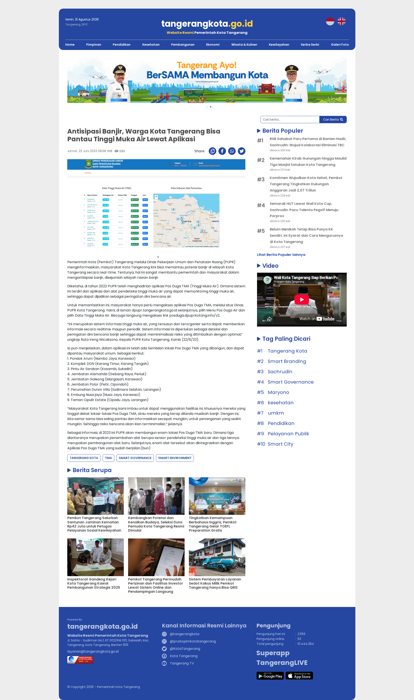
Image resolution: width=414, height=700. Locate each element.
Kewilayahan (279, 44)
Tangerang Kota (84, 458)
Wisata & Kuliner (244, 44)
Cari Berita (331, 119)
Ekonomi (213, 44)
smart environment (174, 458)
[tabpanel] (156, 206)
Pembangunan (182, 44)
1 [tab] (206, 107)
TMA (108, 458)
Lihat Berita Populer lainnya (281, 254)
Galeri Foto (340, 44)
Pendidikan (121, 44)
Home (70, 44)
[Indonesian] (331, 21)
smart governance (135, 458)
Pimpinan (93, 44)
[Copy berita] (212, 151)
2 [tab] (211, 107)
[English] (343, 21)
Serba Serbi (310, 44)
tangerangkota (207, 24)
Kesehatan (151, 44)
